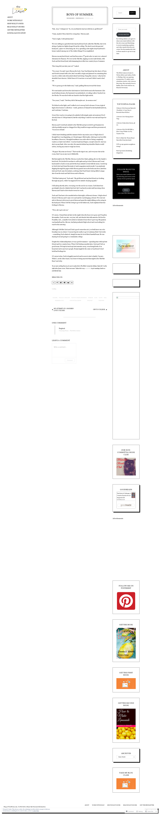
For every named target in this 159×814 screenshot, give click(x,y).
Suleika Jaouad (121, 499)
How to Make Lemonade (79, 298)
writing (101, 300)
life (96, 298)
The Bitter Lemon (75, 300)
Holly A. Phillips (64, 298)
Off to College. (99, 310)
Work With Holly (15, 20)
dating (55, 298)
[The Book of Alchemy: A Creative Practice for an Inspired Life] (133, 498)
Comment (70, 360)
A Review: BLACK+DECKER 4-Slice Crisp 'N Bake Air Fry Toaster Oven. (125, 132)
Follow (126, 190)
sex (105, 298)
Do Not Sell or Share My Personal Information (32, 807)
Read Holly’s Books (15, 27)
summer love (60, 300)
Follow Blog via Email (126, 170)
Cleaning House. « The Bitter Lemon (69, 331)
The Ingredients (70, 18)
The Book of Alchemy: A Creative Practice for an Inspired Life (124, 496)
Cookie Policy (35, 811)
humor (91, 298)
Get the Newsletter (16, 30)
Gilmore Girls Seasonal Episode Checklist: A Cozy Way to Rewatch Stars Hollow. (126, 110)
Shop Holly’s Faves (15, 24)
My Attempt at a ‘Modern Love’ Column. (64, 310)
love (100, 298)
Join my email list (123, 34)
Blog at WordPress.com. (11, 807)
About (10, 17)
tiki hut (90, 300)
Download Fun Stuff (16, 33)
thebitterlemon (80, 18)
